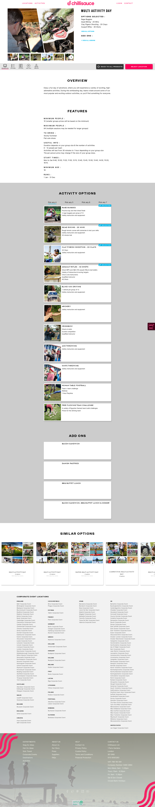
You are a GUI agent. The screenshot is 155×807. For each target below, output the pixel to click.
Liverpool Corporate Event (25, 647)
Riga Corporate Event (55, 681)
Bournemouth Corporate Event (27, 610)
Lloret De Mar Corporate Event (89, 610)
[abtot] (77, 802)
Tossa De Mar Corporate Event (89, 620)
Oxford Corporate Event (25, 665)
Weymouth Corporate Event (119, 717)
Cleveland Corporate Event (119, 612)
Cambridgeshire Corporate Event (121, 608)
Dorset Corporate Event (118, 624)
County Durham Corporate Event (121, 616)
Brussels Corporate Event (25, 707)
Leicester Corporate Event (25, 643)
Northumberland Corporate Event (121, 671)
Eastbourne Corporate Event (26, 635)
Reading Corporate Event (25, 671)
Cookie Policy (80, 751)
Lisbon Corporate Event (56, 704)
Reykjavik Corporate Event (56, 660)
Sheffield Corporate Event (25, 674)
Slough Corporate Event (118, 684)
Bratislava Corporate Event (56, 717)
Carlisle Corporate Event (25, 624)
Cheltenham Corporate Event (26, 626)
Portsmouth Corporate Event (26, 669)
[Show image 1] (13, 57)
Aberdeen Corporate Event (26, 687)
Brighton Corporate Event (25, 614)
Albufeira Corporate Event (56, 702)
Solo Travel (27, 751)
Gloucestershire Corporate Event (121, 635)
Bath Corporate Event (24, 604)
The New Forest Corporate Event (121, 702)
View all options (87, 31)
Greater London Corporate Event (121, 637)
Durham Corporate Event (25, 632)
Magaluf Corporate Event (87, 614)
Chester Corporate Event (25, 628)
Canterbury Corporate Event (26, 622)
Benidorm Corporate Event (88, 606)
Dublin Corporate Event (55, 667)
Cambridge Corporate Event (26, 620)
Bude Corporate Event (24, 618)
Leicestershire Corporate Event (120, 655)
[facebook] (67, 791)
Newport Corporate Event (118, 663)
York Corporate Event (24, 680)
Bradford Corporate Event (25, 612)
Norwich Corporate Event (25, 661)
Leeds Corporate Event (24, 641)
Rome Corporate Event (55, 674)
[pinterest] (77, 791)
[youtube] (87, 791)
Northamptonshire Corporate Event (122, 669)
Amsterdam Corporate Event (57, 646)
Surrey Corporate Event (118, 698)
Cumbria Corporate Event (118, 618)
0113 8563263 (113, 758)
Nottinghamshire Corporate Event (121, 674)
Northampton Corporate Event (27, 659)
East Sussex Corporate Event (120, 628)
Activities (26, 761)
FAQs (54, 758)
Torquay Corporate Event (25, 678)
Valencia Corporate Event (87, 622)
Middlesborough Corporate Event (28, 653)
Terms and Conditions (84, 754)
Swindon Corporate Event (118, 700)
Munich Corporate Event (56, 633)
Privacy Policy (81, 748)
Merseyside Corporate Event (119, 661)
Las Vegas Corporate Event (119, 728)
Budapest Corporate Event (56, 653)
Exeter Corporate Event (24, 637)
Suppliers (55, 754)
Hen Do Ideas (28, 748)
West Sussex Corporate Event (120, 713)
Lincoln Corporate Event (25, 645)
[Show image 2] (24, 57)
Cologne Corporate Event (56, 628)
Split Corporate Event (24, 722)
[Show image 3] (36, 57)
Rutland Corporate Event (118, 680)
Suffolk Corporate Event (118, 694)
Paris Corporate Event (55, 620)
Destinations (28, 758)
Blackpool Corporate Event (25, 608)
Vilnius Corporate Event (56, 688)
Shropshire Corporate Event (119, 682)
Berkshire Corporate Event (119, 604)
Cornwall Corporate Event (118, 614)
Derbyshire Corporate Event (119, 620)
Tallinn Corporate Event (55, 613)
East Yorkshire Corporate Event (120, 630)
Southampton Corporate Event (27, 676)
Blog (24, 764)
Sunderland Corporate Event (119, 696)
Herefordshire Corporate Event (120, 643)
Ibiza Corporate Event (86, 608)
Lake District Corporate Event (120, 651)
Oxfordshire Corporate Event (119, 676)
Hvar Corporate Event (24, 720)
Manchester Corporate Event (26, 651)
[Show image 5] (59, 57)
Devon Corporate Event (118, 622)
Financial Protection (83, 758)
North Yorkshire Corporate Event (121, 667)
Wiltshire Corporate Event (118, 719)
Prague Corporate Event (56, 606)
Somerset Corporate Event (119, 686)
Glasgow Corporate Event (25, 691)
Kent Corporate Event (117, 649)
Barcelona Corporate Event (88, 604)
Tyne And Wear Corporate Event (121, 704)
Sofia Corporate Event (24, 713)
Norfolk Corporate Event (118, 665)
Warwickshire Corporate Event (120, 706)
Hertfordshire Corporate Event (120, 645)
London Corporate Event (25, 649)
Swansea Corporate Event (25, 700)
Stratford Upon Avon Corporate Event (122, 692)
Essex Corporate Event (118, 632)
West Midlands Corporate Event (120, 708)
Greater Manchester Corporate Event (122, 639)
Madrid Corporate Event (87, 612)
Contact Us (79, 745)
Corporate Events (30, 754)
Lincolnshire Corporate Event (120, 657)
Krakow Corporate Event (56, 695)
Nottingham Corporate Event (26, 663)
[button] (71, 57)
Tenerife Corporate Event (87, 618)
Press (54, 751)
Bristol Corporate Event (24, 616)
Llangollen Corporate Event (119, 659)
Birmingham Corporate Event (26, 606)
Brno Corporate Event (55, 604)
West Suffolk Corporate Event (120, 711)
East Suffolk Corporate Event (120, 626)
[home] (80, 3)
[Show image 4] (47, 57)
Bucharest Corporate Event (57, 711)
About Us (55, 745)
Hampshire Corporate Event (119, 641)
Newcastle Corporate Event (26, 657)
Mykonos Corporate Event (56, 639)
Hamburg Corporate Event (56, 630)
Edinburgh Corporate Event (26, 689)
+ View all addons (88, 40)
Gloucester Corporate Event (26, 639)
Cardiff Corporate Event (24, 698)
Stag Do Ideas (28, 745)
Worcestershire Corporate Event (121, 721)
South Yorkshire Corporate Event (121, 688)
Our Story (56, 748)
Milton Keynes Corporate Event (27, 655)
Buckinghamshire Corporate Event (121, 606)
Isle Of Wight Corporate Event (120, 647)
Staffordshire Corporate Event (120, 690)
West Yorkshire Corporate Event (121, 715)
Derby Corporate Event (24, 630)
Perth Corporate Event (117, 678)
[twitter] (72, 791)
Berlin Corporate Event (55, 626)
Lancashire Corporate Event (119, 653)
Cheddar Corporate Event (118, 610)
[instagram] (82, 791)
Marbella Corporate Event (87, 616)
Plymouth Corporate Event (25, 667)
